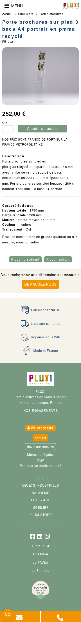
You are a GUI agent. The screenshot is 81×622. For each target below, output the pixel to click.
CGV (40, 460)
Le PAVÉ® (40, 562)
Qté (4, 122)
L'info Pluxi (40, 546)
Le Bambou (40, 570)
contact (40, 438)
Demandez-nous (40, 284)
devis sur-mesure (40, 446)
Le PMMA (40, 554)
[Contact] (20, 616)
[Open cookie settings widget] (7, 614)
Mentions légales (40, 454)
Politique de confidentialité (40, 465)
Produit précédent (25, 259)
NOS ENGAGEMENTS (40, 410)
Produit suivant (58, 259)
